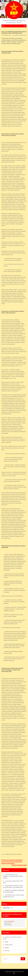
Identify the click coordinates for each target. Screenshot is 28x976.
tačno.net (7, 950)
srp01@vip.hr (11, 921)
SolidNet (7, 947)
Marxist (6, 941)
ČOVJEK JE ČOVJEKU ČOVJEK (19, 865)
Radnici (22, 35)
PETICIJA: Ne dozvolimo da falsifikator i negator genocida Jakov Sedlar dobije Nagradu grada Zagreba (12, 861)
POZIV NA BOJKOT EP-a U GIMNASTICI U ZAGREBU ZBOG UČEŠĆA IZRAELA (13, 876)
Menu (3, 26)
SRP (25, 35)
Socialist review (8, 944)
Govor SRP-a (16, 35)
